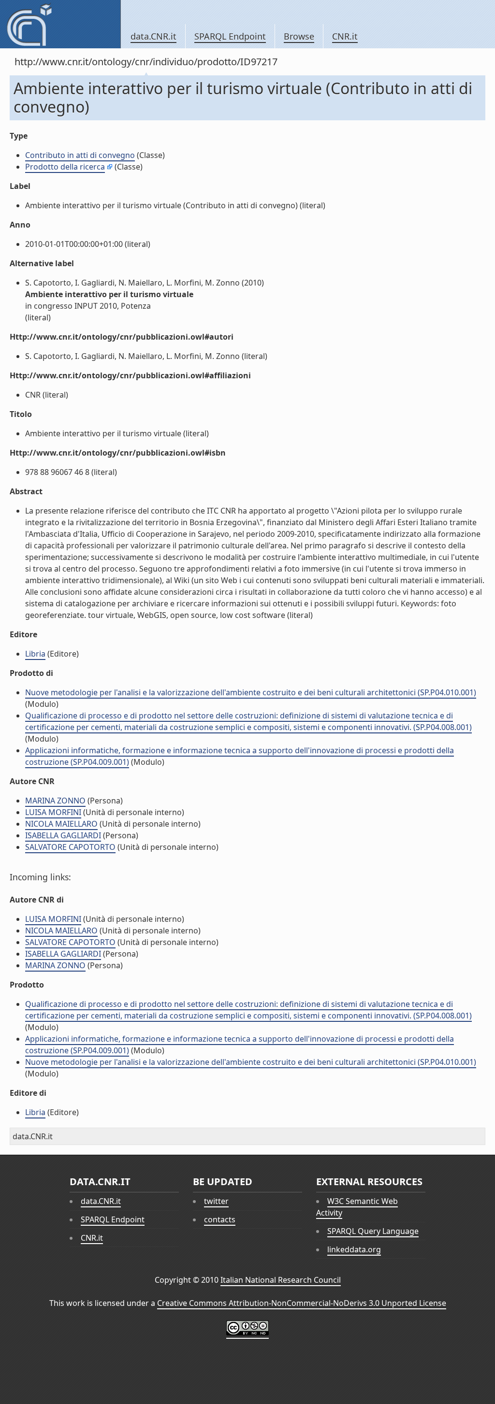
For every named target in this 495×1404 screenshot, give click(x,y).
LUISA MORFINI (53, 812)
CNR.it (345, 36)
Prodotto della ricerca (65, 166)
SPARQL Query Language (373, 1231)
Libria (35, 653)
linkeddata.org (354, 1249)
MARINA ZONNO (55, 800)
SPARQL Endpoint (230, 36)
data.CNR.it (153, 36)
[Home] (60, 24)
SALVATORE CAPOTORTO (70, 847)
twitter (216, 1201)
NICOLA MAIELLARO (61, 823)
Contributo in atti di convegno (80, 155)
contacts (219, 1219)
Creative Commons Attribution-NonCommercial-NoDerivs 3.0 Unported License (301, 1303)
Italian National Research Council (280, 1280)
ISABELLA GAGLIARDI (63, 835)
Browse (299, 36)
